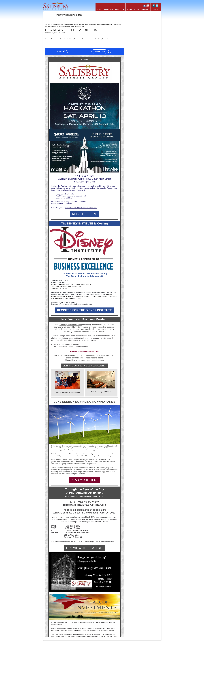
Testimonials (143, 9)
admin (63, 33)
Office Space (50, 26)
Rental (59, 26)
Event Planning (103, 24)
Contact (156, 9)
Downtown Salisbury (88, 24)
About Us (108, 9)
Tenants (131, 9)
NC (120, 24)
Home (99, 9)
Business (48, 24)
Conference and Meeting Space (66, 24)
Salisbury (66, 26)
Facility (118, 9)
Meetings (114, 24)
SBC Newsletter (77, 26)
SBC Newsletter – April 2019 (71, 30)
